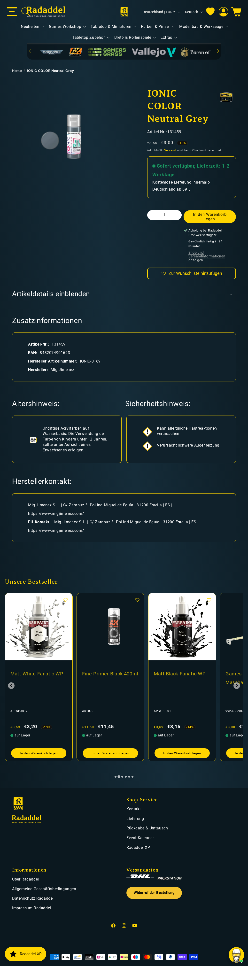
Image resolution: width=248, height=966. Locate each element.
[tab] (115, 777)
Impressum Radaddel (31, 908)
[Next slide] (217, 51)
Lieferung (135, 818)
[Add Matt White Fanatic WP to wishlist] (65, 599)
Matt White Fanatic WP (36, 674)
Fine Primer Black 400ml (110, 674)
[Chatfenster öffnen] (236, 955)
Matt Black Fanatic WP (180, 674)
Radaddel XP (138, 847)
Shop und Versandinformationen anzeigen (206, 256)
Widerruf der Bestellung (154, 893)
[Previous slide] (30, 51)
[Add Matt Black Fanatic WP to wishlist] (209, 599)
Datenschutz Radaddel (33, 898)
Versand (170, 150)
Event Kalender (140, 837)
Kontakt (133, 809)
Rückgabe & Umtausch (147, 828)
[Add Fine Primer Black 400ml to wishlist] (137, 599)
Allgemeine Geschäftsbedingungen (44, 889)
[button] (12, 12)
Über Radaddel (25, 879)
